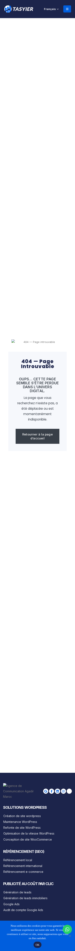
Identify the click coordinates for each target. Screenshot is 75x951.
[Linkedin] (57, 791)
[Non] (70, 936)
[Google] (45, 791)
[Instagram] (63, 791)
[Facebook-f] (51, 791)
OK (38, 944)
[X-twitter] (69, 791)
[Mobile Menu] (67, 8)
